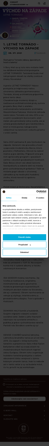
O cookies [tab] (40, 198)
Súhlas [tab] (9, 198)
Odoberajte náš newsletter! (24, 399)
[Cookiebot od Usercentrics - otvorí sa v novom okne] (36, 191)
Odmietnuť (24, 252)
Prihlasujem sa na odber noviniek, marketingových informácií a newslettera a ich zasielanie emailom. (22, 386)
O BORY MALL (10, 410)
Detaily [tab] (24, 198)
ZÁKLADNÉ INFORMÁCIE (15, 406)
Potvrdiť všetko (24, 237)
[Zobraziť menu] (44, 3)
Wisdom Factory (36, 438)
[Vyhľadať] (39, 3)
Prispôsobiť (23, 245)
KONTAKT (8, 415)
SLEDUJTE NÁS (11, 419)
